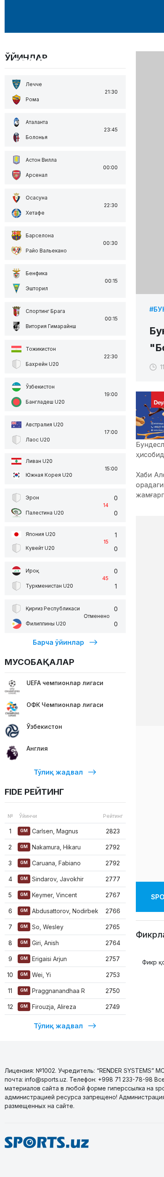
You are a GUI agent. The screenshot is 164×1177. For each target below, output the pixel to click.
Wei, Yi (35, 974)
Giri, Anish (39, 942)
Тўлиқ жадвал (58, 772)
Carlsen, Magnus (49, 831)
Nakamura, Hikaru (50, 847)
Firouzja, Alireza (48, 1006)
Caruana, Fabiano (50, 863)
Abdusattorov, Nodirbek (59, 910)
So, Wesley (41, 926)
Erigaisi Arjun (43, 958)
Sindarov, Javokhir (52, 879)
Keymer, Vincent (48, 895)
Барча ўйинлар (58, 642)
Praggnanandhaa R (52, 990)
